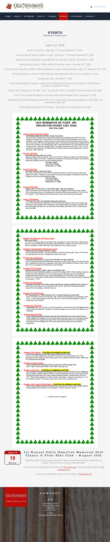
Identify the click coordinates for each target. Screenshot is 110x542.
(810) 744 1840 (99, 7)
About (17, 16)
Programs (29, 16)
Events (63, 16)
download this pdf (85, 474)
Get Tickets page (70, 467)
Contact (90, 16)
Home (8, 16)
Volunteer (76, 16)
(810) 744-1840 (51, 510)
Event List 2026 (55, 45)
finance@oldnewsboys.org (51, 515)
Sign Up (41, 16)
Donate (52, 16)
